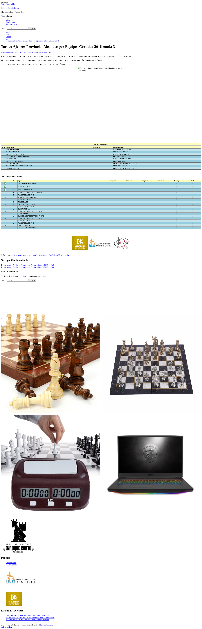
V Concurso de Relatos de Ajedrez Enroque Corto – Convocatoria (30, 618)
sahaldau (37, 52)
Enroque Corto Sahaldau (10, 8)
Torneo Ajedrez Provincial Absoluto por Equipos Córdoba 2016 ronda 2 (27, 265)
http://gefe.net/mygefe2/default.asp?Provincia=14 (51, 255)
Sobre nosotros (11, 24)
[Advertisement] (101, 120)
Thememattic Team (46, 625)
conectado (21, 276)
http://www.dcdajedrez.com (21, 255)
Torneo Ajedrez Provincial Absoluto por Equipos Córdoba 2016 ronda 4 (27, 267)
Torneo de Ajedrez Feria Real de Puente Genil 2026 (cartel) (27, 615)
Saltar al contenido (8, 4)
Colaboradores (11, 22)
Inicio (8, 20)
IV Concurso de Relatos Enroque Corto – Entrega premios (27, 620)
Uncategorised (46, 52)
